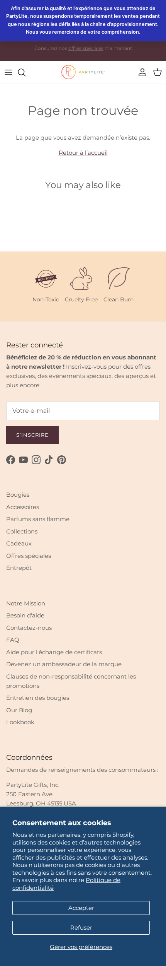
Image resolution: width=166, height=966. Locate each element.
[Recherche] (25, 72)
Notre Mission (25, 603)
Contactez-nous (29, 627)
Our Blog (19, 710)
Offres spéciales (28, 555)
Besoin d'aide (25, 615)
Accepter (81, 907)
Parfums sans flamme (37, 519)
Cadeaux (19, 543)
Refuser (81, 927)
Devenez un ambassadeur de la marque (64, 664)
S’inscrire (32, 435)
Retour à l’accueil (83, 152)
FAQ (12, 639)
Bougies (17, 494)
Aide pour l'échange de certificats (54, 652)
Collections (21, 531)
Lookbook (20, 722)
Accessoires (22, 507)
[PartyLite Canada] (83, 72)
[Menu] (8, 72)
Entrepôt (19, 567)
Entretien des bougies (37, 697)
